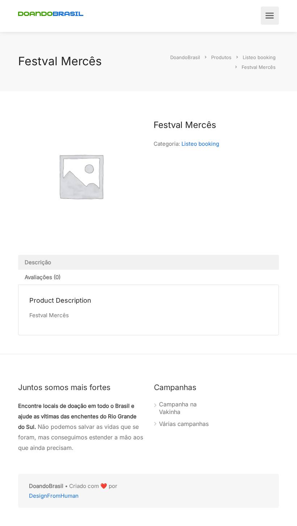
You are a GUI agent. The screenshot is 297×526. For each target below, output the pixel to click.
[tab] (148, 262)
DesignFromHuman (54, 495)
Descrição (38, 262)
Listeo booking (200, 143)
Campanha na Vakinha (178, 408)
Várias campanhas (184, 423)
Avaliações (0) (42, 277)
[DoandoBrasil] (50, 13)
